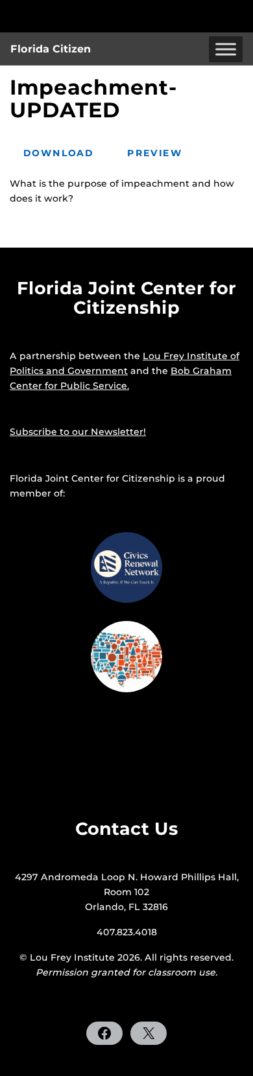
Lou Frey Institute (72, 957)
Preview (154, 153)
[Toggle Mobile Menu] (240, 15)
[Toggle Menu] (225, 49)
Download (58, 153)
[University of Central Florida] (99, 16)
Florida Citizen (50, 49)
